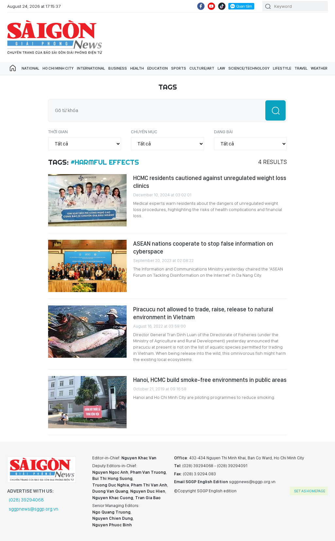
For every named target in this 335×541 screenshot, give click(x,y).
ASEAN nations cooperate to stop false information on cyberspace (203, 247)
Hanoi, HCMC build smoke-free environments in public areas (210, 379)
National (30, 68)
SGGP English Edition (54, 37)
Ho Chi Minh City (58, 68)
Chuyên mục (144, 131)
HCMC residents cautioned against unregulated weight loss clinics (209, 181)
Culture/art (201, 68)
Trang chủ (12, 68)
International (91, 68)
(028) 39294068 (26, 500)
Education (157, 68)
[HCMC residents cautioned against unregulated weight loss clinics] (87, 200)
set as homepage (309, 491)
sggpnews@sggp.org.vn (33, 509)
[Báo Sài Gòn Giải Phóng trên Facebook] (201, 6)
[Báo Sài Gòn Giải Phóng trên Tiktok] (222, 6)
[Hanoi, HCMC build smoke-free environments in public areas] (87, 402)
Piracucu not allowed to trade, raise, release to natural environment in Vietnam (203, 313)
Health (137, 68)
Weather (319, 68)
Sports (178, 68)
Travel (301, 68)
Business (117, 68)
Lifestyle (282, 68)
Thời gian (58, 131)
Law (221, 68)
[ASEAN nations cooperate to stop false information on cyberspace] (87, 266)
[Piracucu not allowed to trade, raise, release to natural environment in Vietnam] (87, 331)
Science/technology (249, 68)
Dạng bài (223, 131)
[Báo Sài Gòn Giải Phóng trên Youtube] (211, 6)
